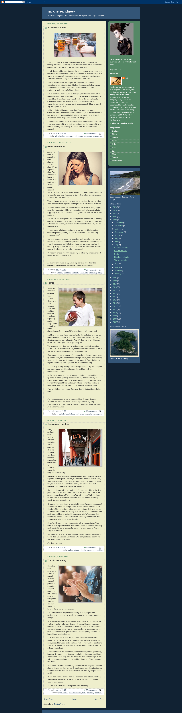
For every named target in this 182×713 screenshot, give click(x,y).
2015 (115, 297)
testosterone (97, 136)
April (117, 264)
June (117, 242)
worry (100, 273)
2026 (115, 207)
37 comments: (92, 270)
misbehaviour (60, 136)
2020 (115, 281)
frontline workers (75, 693)
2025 (115, 210)
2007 (115, 322)
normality (75, 273)
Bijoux (114, 134)
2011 (115, 309)
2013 (115, 303)
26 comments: (92, 548)
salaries (91, 414)
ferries (70, 550)
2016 (115, 294)
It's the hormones (56, 27)
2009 (115, 316)
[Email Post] (100, 134)
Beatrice (115, 131)
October (118, 229)
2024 (115, 213)
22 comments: (92, 411)
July (117, 238)
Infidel (114, 141)
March (117, 267)
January (118, 274)
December (119, 223)
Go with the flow (56, 146)
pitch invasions (81, 414)
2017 (115, 290)
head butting (70, 414)
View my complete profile (122, 123)
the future (84, 273)
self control (79, 136)
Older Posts (99, 699)
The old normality (56, 560)
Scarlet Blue (117, 161)
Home (74, 699)
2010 (115, 313)
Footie (50, 283)
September (119, 232)
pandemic (98, 693)
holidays (77, 550)
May (117, 245)
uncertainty (93, 273)
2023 (115, 217)
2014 (115, 300)
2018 (115, 287)
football (61, 414)
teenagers (88, 136)
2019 (115, 284)
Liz (113, 151)
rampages (70, 136)
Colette (115, 138)
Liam (114, 147)
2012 (115, 306)
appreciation (63, 693)
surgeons (98, 414)
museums (90, 550)
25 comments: (92, 134)
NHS (84, 693)
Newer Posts (48, 699)
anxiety (60, 273)
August (118, 235)
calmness (67, 273)
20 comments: (92, 690)
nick (126, 78)
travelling (99, 550)
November (119, 226)
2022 (115, 220)
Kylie (114, 144)
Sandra (115, 157)
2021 (115, 278)
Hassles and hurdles (58, 424)
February (118, 271)
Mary (114, 154)
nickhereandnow (61, 11)
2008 (115, 319)
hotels (83, 550)
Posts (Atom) (59, 704)
